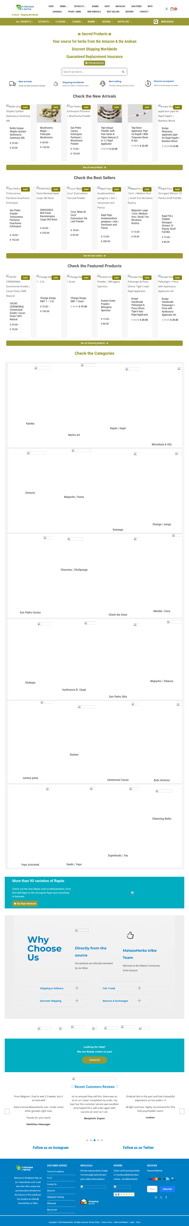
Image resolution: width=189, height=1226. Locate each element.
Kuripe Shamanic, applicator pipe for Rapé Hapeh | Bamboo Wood (170, 134)
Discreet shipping (50, 1001)
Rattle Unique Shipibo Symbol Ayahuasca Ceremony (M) (18, 133)
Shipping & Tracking (55, 1197)
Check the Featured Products (95, 265)
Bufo (150, 6)
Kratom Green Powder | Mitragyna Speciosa (108, 305)
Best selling (113, 11)
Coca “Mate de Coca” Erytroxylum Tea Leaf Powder (79, 216)
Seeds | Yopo (74, 864)
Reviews (129, 11)
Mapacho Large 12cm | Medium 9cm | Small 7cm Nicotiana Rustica (140, 217)
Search (123, 72)
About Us (51, 1190)
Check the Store (118, 614)
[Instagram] (156, 1197)
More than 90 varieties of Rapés (38, 881)
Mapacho (120, 6)
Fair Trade (109, 988)
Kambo (95, 6)
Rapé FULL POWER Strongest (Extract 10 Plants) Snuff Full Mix (169, 223)
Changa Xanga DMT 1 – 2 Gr (48, 299)
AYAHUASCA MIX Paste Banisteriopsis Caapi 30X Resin (48, 214)
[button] (63, 990)
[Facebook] (166, 1197)
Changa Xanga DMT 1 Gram (78, 299)
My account (52, 1209)
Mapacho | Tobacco (161, 681)
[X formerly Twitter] (161, 1197)
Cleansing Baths (161, 818)
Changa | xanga (162, 524)
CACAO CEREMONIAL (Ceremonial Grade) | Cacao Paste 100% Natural (17, 311)
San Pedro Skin (118, 696)
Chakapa (30, 682)
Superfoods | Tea (118, 855)
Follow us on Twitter (138, 1147)
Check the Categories (94, 353)
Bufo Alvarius (162, 780)
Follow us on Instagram (51, 1147)
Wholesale (51, 1203)
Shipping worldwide (73, 82)
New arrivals (94, 11)
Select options (18, 161)
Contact (144, 11)
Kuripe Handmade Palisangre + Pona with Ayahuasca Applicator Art (169, 306)
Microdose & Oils (162, 444)
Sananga (57, 11)
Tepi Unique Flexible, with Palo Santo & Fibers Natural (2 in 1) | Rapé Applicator (109, 135)
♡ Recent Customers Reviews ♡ (94, 1087)
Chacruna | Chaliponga (74, 569)
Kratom (74, 754)
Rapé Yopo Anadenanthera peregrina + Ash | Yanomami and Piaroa (109, 221)
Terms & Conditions (55, 1171)
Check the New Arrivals (94, 96)
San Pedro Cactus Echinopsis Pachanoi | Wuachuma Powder (77, 135)
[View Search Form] (156, 22)
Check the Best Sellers (94, 177)
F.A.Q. (49, 1178)
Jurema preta (30, 778)
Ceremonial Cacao (118, 780)
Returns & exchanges (115, 1001)
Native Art (74, 435)
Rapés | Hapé (118, 428)
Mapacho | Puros (74, 497)
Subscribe (167, 1189)
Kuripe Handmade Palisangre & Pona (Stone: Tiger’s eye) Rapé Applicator (139, 306)
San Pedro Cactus (30, 612)
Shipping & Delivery (51, 988)
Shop (51, 6)
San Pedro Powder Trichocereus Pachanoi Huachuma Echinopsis (16, 218)
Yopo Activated (30, 864)
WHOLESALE (167, 21)
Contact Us (52, 1184)
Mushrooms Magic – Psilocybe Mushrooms (46, 132)
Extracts (30, 493)
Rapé (107, 6)
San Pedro (136, 6)
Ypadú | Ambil (74, 11)
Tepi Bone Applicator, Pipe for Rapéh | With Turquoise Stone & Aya (139, 134)
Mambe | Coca (161, 611)
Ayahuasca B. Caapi (74, 689)
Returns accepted (164, 81)
